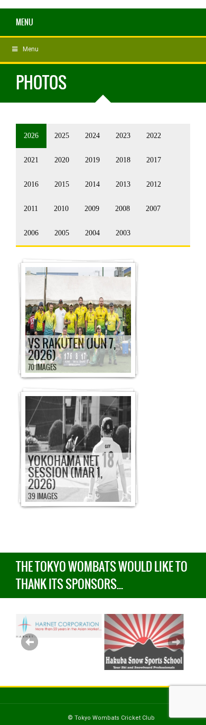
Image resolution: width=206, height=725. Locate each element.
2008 (122, 209)
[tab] (31, 136)
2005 (61, 233)
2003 (123, 233)
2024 (92, 136)
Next (176, 642)
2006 (31, 233)
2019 (92, 160)
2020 (61, 160)
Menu (24, 22)
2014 (92, 184)
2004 (92, 233)
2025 (61, 136)
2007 (153, 209)
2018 (123, 160)
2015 (61, 184)
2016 (31, 184)
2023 (123, 136)
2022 (153, 136)
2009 (92, 209)
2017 (153, 160)
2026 (31, 136)
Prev (29, 642)
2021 (31, 160)
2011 (31, 209)
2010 (61, 209)
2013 (123, 184)
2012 (153, 184)
